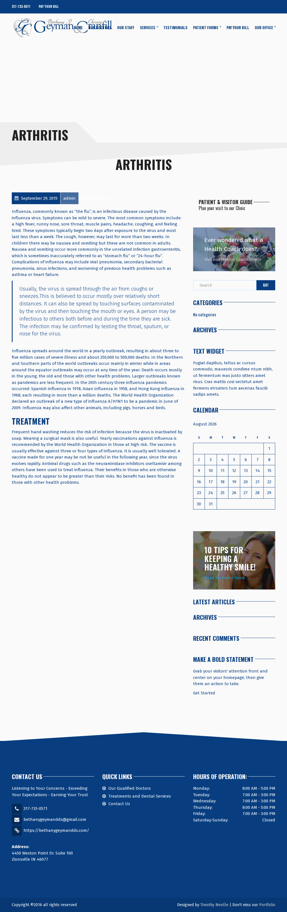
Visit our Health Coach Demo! (232, 259)
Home (78, 27)
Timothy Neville (214, 904)
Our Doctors (100, 27)
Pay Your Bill (49, 6)
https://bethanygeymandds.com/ (56, 830)
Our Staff (125, 27)
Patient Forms (205, 27)
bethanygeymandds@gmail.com (55, 819)
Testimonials (175, 27)
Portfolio (267, 904)
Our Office (264, 27)
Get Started (204, 692)
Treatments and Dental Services (139, 796)
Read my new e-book (224, 577)
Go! (266, 285)
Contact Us (119, 803)
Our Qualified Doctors (129, 788)
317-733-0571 (21, 6)
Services (147, 27)
